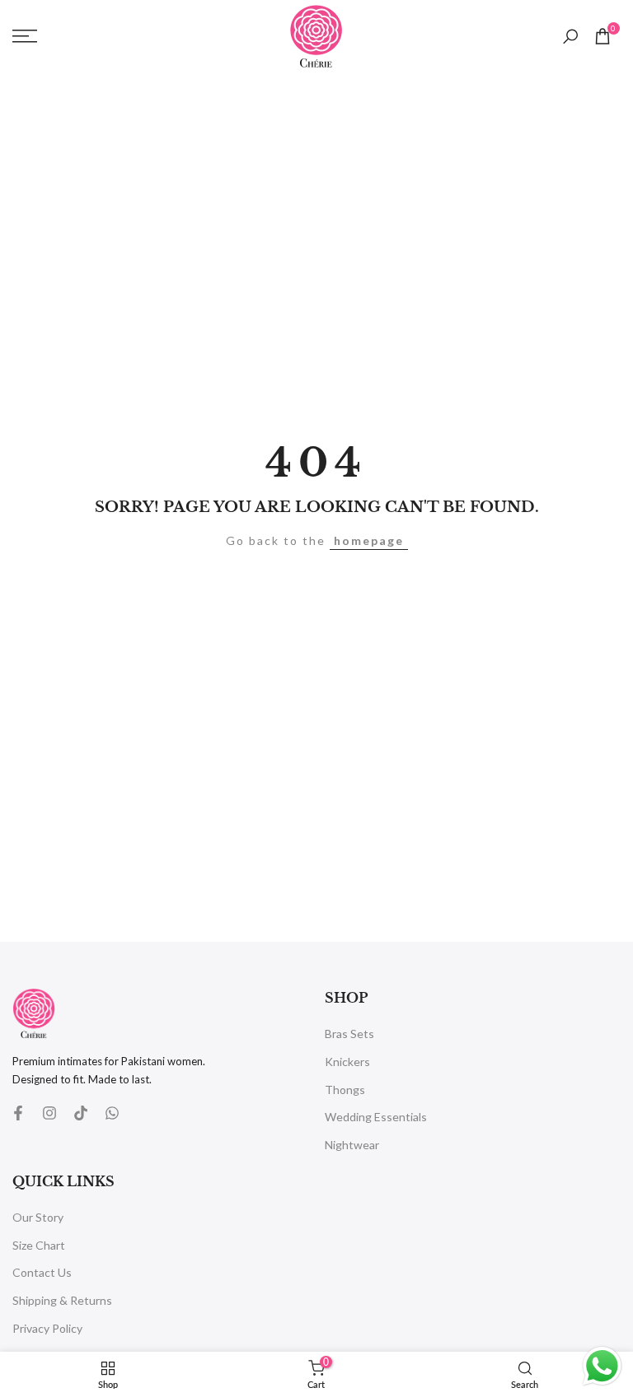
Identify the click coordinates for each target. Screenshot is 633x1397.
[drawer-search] (570, 36)
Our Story (37, 1217)
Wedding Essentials (376, 1117)
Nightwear (352, 1145)
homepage (369, 540)
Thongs (345, 1090)
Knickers (347, 1062)
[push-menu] (24, 36)
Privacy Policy (47, 1328)
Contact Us (42, 1272)
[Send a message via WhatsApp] (602, 1366)
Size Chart (38, 1245)
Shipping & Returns (62, 1300)
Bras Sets (349, 1034)
